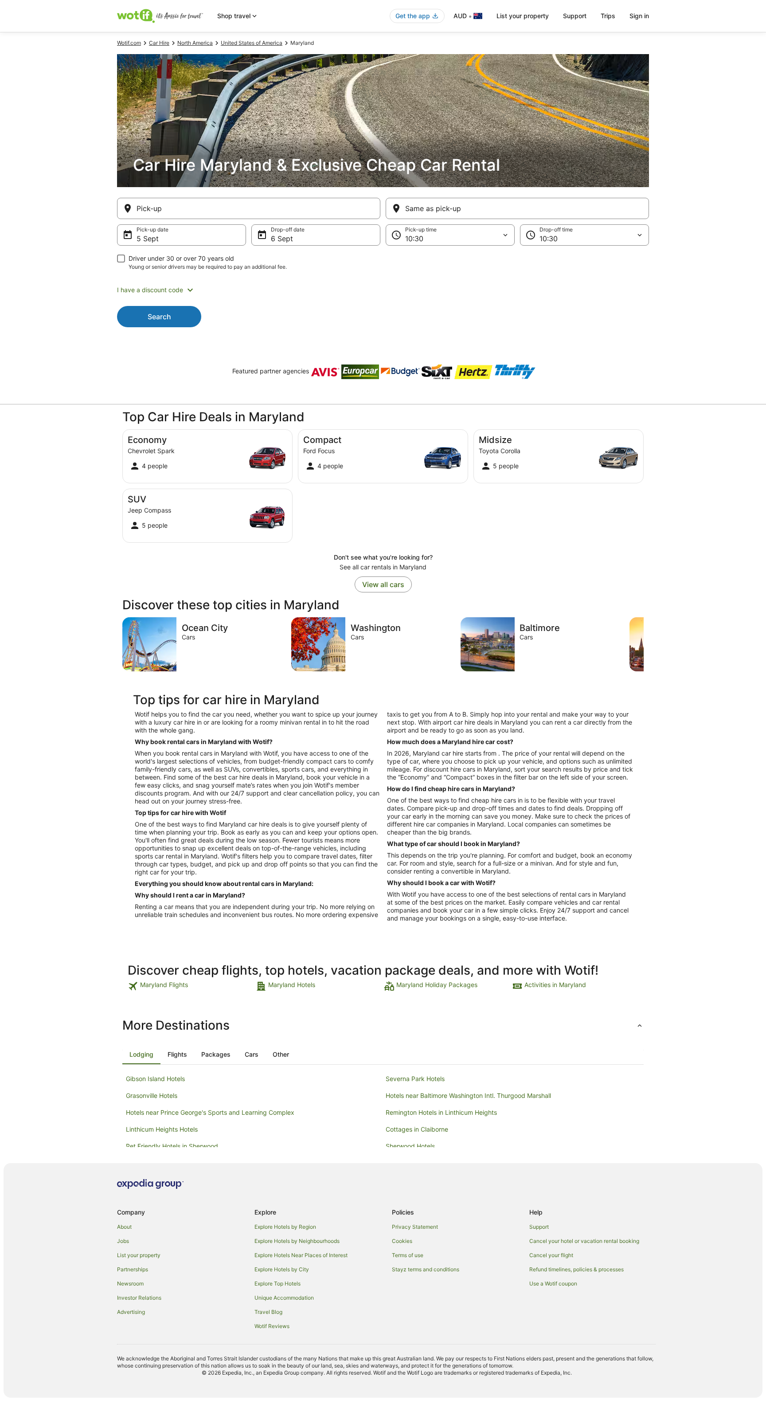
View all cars (383, 584)
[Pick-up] (248, 208)
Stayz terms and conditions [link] (425, 1269)
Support (574, 16)
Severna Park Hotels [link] (415, 1078)
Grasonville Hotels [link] (151, 1095)
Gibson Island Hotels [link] (155, 1078)
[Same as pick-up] (517, 208)
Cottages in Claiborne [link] (417, 1129)
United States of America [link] (251, 42)
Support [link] (539, 1226)
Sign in (639, 16)
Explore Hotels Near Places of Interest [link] (301, 1255)
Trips (608, 16)
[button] (383, 290)
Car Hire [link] (159, 42)
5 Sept (148, 238)
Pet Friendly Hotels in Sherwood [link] (172, 1146)
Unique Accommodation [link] (284, 1297)
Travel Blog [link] (268, 1312)
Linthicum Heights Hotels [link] (162, 1129)
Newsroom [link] (130, 1283)
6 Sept (282, 238)
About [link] (124, 1226)
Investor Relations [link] (139, 1297)
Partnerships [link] (132, 1269)
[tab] (141, 1054)
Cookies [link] (402, 1241)
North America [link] (195, 42)
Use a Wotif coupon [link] (553, 1283)
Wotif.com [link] (129, 42)
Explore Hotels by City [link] (281, 1269)
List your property (522, 16)
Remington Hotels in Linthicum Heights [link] (441, 1112)
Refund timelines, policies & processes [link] (576, 1269)
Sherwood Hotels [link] (410, 1146)
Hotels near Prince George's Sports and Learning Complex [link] (210, 1112)
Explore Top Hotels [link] (277, 1283)
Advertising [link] (131, 1312)
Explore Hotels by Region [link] (285, 1226)
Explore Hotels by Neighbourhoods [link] (297, 1241)
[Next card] (644, 644)
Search (159, 316)
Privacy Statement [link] (415, 1226)
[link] (191, 986)
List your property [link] (138, 1255)
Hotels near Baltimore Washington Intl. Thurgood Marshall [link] (468, 1095)
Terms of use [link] (407, 1255)
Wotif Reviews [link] (271, 1326)
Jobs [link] (123, 1241)
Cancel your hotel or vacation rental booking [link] (584, 1241)
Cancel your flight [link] (551, 1255)
